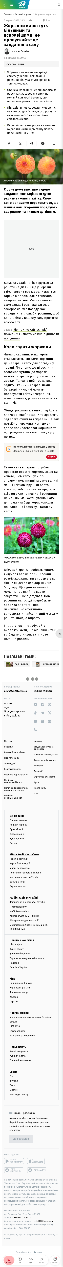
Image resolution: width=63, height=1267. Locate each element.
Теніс (12, 1085)
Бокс (12, 1076)
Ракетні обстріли (19, 858)
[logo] (22, 4)
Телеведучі (9, 763)
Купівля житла (18, 1055)
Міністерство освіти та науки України (30, 1017)
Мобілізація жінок (20, 911)
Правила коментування (46, 755)
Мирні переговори (20, 868)
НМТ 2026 (15, 1026)
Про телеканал (11, 758)
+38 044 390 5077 (43, 691)
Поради (8, 14)
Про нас (8, 741)
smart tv (14, 1170)
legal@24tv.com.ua (43, 1221)
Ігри (36, 794)
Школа (13, 1021)
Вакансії (38, 771)
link (35, 704)
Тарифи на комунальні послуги (27, 958)
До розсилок (21, 1139)
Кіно (12, 978)
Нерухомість (18, 1046)
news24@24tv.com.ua (16, 691)
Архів (36, 782)
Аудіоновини (17, 838)
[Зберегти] (54, 143)
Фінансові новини (20, 953)
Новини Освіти (19, 1012)
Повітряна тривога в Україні (25, 872)
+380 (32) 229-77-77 (23, 1217)
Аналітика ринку (19, 1051)
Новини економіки (22, 940)
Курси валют (17, 949)
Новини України (18, 824)
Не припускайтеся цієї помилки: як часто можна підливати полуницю (31, 334)
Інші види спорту (19, 1094)
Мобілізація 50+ (18, 906)
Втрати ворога (18, 886)
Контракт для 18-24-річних (24, 915)
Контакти (39, 766)
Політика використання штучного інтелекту (16, 789)
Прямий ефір (17, 829)
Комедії (14, 996)
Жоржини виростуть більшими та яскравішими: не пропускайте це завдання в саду (47, 14)
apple (37, 1161)
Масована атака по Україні (24, 877)
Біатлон (14, 1089)
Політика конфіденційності (13, 781)
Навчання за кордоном (22, 1035)
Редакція (8, 747)
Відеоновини (17, 833)
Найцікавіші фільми (21, 983)
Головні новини (18, 820)
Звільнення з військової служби (27, 902)
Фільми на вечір (19, 992)
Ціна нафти (16, 944)
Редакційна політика (15, 752)
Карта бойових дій (20, 863)
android (14, 1161)
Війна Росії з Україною (24, 854)
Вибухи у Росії (17, 881)
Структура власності (44, 777)
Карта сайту (40, 788)
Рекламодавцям (12, 769)
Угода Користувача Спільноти (44, 748)
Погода (13, 843)
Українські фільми (20, 987)
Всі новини (17, 815)
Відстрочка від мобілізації (24, 920)
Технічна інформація (45, 760)
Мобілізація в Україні (24, 897)
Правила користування (16, 775)
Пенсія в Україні (18, 967)
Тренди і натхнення (20, 1060)
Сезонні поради (23, 14)
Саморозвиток (18, 1030)
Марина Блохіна (20, 51)
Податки (14, 962)
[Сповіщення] (59, 5)
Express (21, 57)
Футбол (14, 1080)
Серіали (14, 1001)
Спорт (13, 1071)
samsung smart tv (37, 1170)
